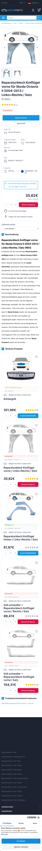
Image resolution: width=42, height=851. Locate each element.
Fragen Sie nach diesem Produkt (21, 217)
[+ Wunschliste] (36, 357)
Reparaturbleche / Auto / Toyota (12, 796)
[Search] (38, 18)
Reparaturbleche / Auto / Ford (11, 761)
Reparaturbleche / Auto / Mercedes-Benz (15, 778)
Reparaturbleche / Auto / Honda (12, 765)
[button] (6, 204)
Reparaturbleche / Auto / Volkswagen (13, 800)
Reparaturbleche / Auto (9, 752)
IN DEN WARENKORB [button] (28, 416)
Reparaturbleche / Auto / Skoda (12, 791)
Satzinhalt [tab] (21, 123)
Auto (15, 23)
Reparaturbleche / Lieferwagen (11, 769)
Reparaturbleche (6, 23)
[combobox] (21, 229)
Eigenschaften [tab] (21, 118)
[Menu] (3, 18)
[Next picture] (37, 47)
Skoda (21, 23)
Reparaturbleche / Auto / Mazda (12, 774)
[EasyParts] (12, 10)
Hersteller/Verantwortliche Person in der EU (18, 703)
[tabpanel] (21, 154)
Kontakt (4, 3)
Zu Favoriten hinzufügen (17, 211)
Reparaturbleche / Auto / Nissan (12, 782)
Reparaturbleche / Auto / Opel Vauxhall (14, 787)
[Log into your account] (33, 10)
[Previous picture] (4, 47)
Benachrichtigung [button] (28, 205)
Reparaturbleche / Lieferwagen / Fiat (13, 756)
